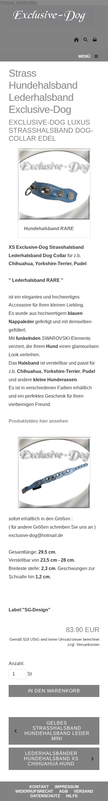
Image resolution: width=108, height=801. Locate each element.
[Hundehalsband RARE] (54, 184)
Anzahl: (16, 663)
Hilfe (72, 796)
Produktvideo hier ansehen (38, 421)
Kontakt (39, 786)
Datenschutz (45, 796)
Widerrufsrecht (34, 791)
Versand (83, 791)
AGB (63, 791)
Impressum (67, 786)
